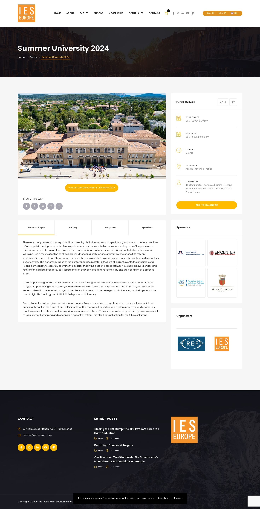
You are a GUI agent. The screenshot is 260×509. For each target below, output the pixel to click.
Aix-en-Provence (195, 168)
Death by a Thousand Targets (113, 445)
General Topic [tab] (36, 227)
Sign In (210, 13)
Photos (98, 13)
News (100, 438)
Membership (116, 13)
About (70, 13)
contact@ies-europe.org (37, 435)
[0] (166, 13)
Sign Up (222, 13)
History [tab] (73, 227)
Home (57, 13)
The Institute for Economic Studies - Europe (209, 184)
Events (84, 13)
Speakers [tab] (147, 227)
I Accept (177, 498)
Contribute (136, 13)
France (208, 168)
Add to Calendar (207, 205)
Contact (154, 13)
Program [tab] (110, 227)
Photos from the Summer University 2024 (91, 187)
